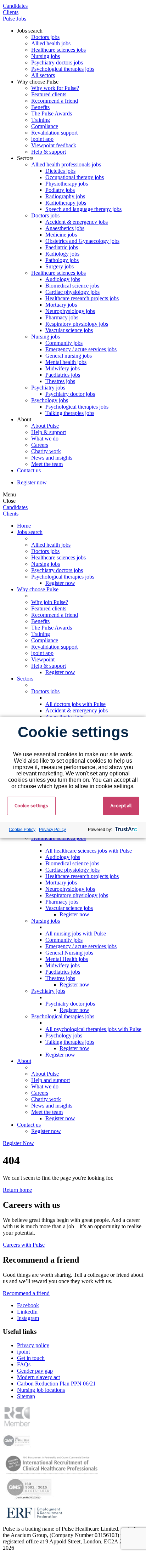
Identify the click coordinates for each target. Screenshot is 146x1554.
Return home (17, 1190)
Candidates (15, 6)
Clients (10, 12)
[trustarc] (125, 829)
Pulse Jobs (14, 19)
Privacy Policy (52, 829)
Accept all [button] (121, 805)
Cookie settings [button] (31, 805)
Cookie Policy (22, 829)
